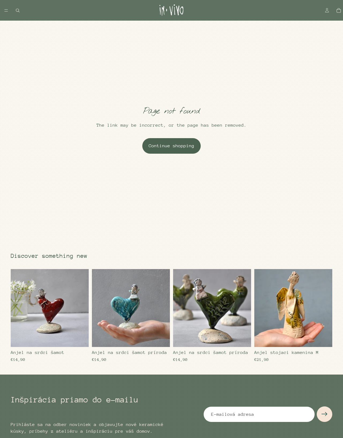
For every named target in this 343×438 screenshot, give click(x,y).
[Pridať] (80, 339)
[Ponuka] (6, 10)
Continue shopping (171, 145)
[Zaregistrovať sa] (324, 414)
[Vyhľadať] (18, 10)
